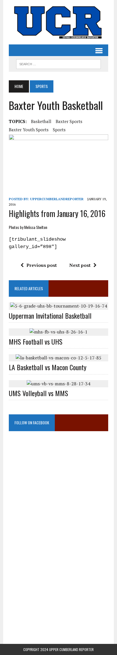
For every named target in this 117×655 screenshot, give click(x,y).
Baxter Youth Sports (29, 129)
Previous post (41, 265)
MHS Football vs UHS (35, 341)
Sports (59, 129)
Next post (80, 265)
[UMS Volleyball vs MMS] (58, 383)
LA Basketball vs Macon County (47, 367)
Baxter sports (69, 121)
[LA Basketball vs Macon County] (58, 358)
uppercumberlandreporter (56, 199)
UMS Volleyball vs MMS (38, 393)
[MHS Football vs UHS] (58, 332)
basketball (41, 121)
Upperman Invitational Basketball (50, 315)
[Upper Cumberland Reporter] (58, 22)
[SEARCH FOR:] (58, 63)
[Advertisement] (58, 495)
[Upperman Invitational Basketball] (58, 306)
